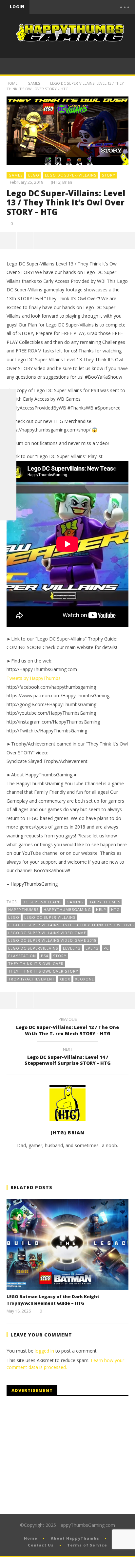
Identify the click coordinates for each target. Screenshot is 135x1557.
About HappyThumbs (75, 1538)
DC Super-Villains (42, 901)
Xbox (65, 979)
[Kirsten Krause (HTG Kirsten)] (8, 512)
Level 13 (72, 948)
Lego (13, 917)
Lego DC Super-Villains (70, 175)
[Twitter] (85, 7)
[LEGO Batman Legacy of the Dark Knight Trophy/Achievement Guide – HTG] (67, 1244)
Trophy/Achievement (31, 979)
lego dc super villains (49, 917)
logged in (44, 1351)
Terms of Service (87, 1545)
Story (60, 955)
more (126, 240)
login (17, 7)
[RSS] (8, 496)
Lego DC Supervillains (33, 948)
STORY (108, 175)
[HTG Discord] (8, 446)
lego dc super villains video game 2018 (52, 940)
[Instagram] (8, 479)
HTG (115, 909)
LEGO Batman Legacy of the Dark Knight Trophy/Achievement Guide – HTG (53, 1300)
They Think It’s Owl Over (36, 963)
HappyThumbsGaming (67, 909)
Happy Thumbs (104, 901)
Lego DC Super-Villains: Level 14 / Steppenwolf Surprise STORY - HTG (68, 1057)
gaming (75, 901)
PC (106, 948)
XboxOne (84, 979)
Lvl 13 (92, 948)
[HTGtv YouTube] (8, 430)
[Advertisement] (62, 1455)
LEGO (33, 175)
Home (12, 83)
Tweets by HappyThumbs (34, 678)
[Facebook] (58, 7)
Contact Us (41, 1545)
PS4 (44, 955)
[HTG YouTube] (8, 414)
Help (101, 909)
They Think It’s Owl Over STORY (43, 971)
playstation (22, 955)
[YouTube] (72, 7)
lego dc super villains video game (47, 932)
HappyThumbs (23, 909)
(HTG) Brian (61, 182)
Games (34, 83)
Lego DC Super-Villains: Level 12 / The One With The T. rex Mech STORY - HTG (67, 1027)
